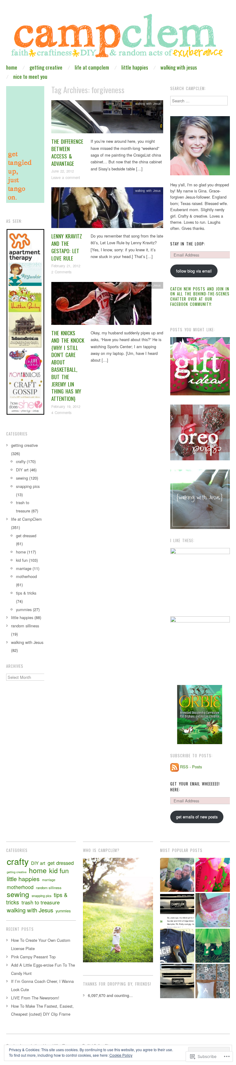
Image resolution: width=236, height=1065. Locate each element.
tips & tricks (26, 593)
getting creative (46, 67)
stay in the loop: (187, 244)
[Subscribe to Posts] (174, 767)
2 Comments (61, 271)
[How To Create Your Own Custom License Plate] (177, 981)
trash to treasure (41, 902)
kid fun (22, 560)
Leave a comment (65, 177)
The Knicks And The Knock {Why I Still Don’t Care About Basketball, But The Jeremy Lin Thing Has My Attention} (67, 365)
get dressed (26, 535)
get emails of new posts (197, 817)
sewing (22, 478)
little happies (134, 67)
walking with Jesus (178, 67)
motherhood (26, 576)
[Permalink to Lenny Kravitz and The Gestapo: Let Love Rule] (107, 209)
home (11, 67)
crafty (21, 461)
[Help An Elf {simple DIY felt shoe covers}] (212, 946)
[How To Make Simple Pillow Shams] (212, 981)
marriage (23, 568)
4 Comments (61, 412)
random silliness (25, 626)
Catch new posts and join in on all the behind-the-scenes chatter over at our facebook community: (200, 296)
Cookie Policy (120, 1055)
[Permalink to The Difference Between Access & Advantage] (107, 118)
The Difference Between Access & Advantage (67, 152)
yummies (24, 609)
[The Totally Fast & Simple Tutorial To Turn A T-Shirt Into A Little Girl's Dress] (177, 946)
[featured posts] (177, 910)
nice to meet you (30, 76)
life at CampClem (92, 67)
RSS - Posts (191, 767)
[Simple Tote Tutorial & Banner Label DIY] (212, 910)
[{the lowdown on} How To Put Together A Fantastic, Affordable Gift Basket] (212, 875)
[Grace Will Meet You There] (177, 875)
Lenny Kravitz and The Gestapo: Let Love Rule (66, 247)
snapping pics (28, 486)
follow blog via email (194, 271)
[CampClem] (118, 38)
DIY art (22, 470)
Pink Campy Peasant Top (33, 957)
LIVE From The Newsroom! (35, 998)
